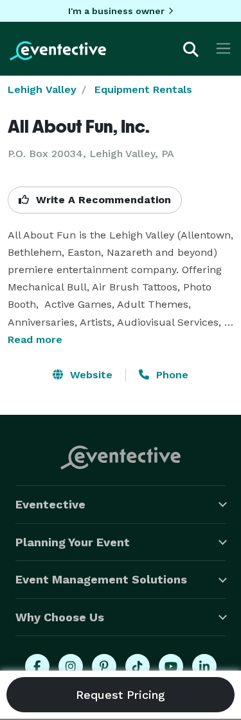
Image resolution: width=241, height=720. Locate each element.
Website (89, 375)
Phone (170, 375)
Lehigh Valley (42, 89)
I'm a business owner (116, 11)
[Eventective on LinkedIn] (204, 666)
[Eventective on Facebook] (37, 666)
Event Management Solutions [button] (101, 579)
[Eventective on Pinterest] (104, 666)
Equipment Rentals (143, 89)
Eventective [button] (50, 504)
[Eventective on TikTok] (137, 666)
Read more (35, 339)
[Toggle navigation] (223, 48)
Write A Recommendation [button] (102, 200)
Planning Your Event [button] (72, 542)
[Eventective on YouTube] (171, 666)
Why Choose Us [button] (59, 617)
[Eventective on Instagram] (70, 666)
